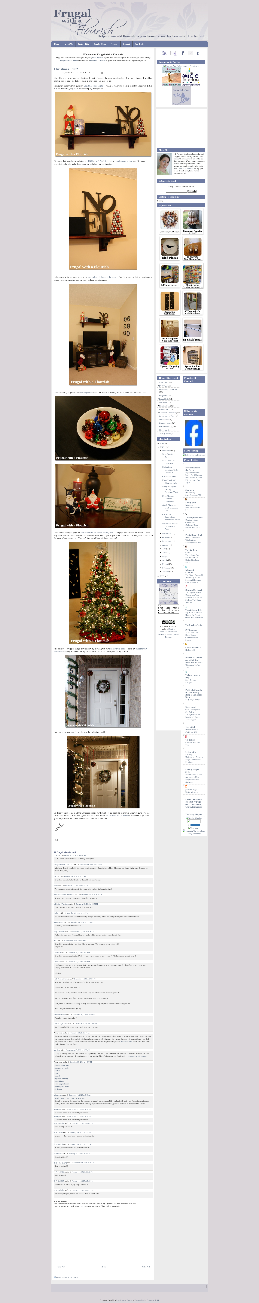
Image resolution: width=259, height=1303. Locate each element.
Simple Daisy (58, 922)
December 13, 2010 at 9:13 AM (91, 864)
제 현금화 (57, 1153)
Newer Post (61, 1267)
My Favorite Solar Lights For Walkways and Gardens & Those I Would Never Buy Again (193, 477)
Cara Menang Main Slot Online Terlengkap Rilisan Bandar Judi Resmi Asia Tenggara (192, 714)
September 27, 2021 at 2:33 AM (78, 1050)
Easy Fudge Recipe (192, 699)
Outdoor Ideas (165, 423)
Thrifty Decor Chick (191, 551)
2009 (162, 576)
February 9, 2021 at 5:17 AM (80, 1033)
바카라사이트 (59, 1172)
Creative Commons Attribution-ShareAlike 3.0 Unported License (168, 633)
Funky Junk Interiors (190, 504)
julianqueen (58, 1095)
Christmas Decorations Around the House (171, 517)
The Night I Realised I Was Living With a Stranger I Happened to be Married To (194, 578)
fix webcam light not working (135, 1056)
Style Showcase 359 (193, 495)
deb (55, 941)
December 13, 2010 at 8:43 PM (87, 904)
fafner (56, 885)
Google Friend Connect (69, 60)
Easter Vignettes (191, 792)
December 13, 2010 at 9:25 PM (77, 913)
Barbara (56, 913)
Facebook (94, 60)
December (166, 450)
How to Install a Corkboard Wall (191, 730)
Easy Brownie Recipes (190, 681)
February (166, 567)
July (164, 548)
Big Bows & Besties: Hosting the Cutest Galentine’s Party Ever (194, 615)
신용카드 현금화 (60, 1163)
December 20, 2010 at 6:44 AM (86, 1024)
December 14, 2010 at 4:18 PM (79, 962)
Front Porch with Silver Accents (169, 481)
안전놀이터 (58, 1144)
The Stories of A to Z (193, 626)
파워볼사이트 (59, 1181)
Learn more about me (186, 168)
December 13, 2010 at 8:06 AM (75, 855)
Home (56, 44)
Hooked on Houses (193, 657)
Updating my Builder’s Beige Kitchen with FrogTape (194, 759)
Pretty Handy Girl (193, 535)
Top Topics (139, 44)
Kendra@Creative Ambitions (64, 895)
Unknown (57, 952)
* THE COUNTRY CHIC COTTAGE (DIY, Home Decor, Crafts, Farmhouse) (193, 803)
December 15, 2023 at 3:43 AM (81, 1062)
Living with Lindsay (190, 753)
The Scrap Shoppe (193, 814)
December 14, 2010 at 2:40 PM (79, 952)
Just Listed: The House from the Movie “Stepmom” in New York (193, 663)
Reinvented (190, 707)
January (165, 571)
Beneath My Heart (193, 589)
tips (81, 1206)
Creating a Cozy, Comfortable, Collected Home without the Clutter (192, 524)
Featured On (83, 44)
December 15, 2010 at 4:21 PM (85, 979)
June (164, 552)
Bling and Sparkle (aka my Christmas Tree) (170, 489)
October (166, 537)
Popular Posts (100, 44)
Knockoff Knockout (167, 412)
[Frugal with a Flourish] (194, 445)
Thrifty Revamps (166, 433)
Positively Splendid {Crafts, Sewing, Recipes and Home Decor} (193, 693)
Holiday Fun (87, 73)
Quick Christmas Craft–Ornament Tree (170, 508)
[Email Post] (56, 839)
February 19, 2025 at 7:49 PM (82, 1123)
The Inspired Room (193, 517)
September (167, 541)
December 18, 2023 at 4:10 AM (80, 1095)
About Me (68, 44)
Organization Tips (167, 416)
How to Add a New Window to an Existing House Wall (193, 540)
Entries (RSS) (139, 1300)
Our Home (96, 73)
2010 (162, 447)
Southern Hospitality (190, 491)
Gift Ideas (163, 402)
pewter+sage (190, 789)
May (164, 556)
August (165, 545)
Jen (55, 876)
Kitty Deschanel (59, 931)
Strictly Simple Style (192, 771)
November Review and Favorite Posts (170, 526)
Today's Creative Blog (192, 676)
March (165, 564)
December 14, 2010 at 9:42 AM (75, 941)
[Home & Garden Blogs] (194, 825)
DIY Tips (163, 385)
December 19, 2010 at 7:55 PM (84, 1014)
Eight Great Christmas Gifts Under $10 (170, 470)
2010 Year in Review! (167, 455)
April (164, 560)
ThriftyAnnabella (60, 1014)
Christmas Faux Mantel (93, 86)
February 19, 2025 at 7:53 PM (82, 1181)
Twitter (103, 60)
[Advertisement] (89, 1258)
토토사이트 (58, 1132)
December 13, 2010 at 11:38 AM (74, 876)
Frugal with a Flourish (124, 1300)
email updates (97, 58)
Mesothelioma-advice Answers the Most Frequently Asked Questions (193, 778)
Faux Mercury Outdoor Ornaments (168, 499)
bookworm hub (126, 1041)
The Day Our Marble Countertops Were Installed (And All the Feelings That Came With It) (193, 597)
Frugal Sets (164, 398)
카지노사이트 (59, 1123)
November (167, 533)
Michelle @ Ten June (61, 904)
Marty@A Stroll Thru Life (63, 864)
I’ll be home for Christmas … (169, 462)
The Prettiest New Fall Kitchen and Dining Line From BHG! (192, 558)
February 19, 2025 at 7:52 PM (82, 1172)
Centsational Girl (193, 647)
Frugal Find (164, 395)
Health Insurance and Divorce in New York (70, 1098)
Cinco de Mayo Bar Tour (192, 743)
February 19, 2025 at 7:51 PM (80, 1144)
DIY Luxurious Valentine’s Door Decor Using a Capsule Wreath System (191, 634)
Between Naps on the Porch (193, 469)
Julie (55, 855)
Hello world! (190, 650)
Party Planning (165, 426)
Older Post (146, 1267)
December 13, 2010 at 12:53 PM (76, 885)
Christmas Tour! (66, 68)
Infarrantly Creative (190, 571)
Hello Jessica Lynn (60, 979)
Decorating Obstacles (168, 389)
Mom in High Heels (61, 1024)
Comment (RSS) (153, 1300)
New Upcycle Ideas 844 (192, 508)
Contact (126, 44)
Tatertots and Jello (193, 610)
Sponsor (114, 44)
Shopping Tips (165, 430)
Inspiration (164, 409)
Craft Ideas (164, 382)
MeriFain (57, 1050)
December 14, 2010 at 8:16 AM (83, 931)
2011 (162, 443)
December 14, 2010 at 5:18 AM (81, 922)
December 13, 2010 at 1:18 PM (92, 895)
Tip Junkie (190, 739)
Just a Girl (190, 727)
